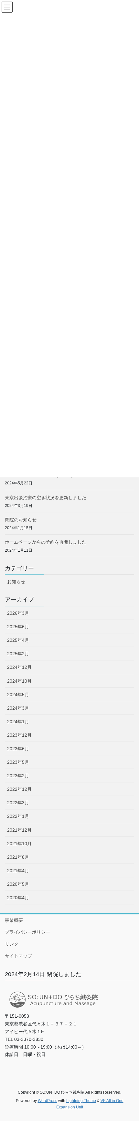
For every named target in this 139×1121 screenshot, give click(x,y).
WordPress (47, 1100)
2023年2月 (18, 775)
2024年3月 (18, 708)
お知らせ (16, 581)
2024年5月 (18, 694)
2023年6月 (18, 748)
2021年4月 (18, 870)
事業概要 (14, 920)
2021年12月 (19, 830)
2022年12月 (19, 789)
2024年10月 (19, 681)
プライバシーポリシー (27, 932)
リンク (11, 944)
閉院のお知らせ (21, 519)
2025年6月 (18, 626)
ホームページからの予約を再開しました (45, 542)
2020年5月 (18, 884)
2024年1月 (18, 721)
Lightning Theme (81, 1100)
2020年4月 (18, 897)
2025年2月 (18, 653)
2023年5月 (18, 762)
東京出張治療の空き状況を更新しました (45, 497)
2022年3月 (18, 802)
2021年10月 (19, 843)
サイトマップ (18, 955)
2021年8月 (18, 857)
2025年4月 (18, 640)
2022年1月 (18, 816)
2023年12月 (19, 735)
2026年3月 (18, 613)
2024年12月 (19, 667)
